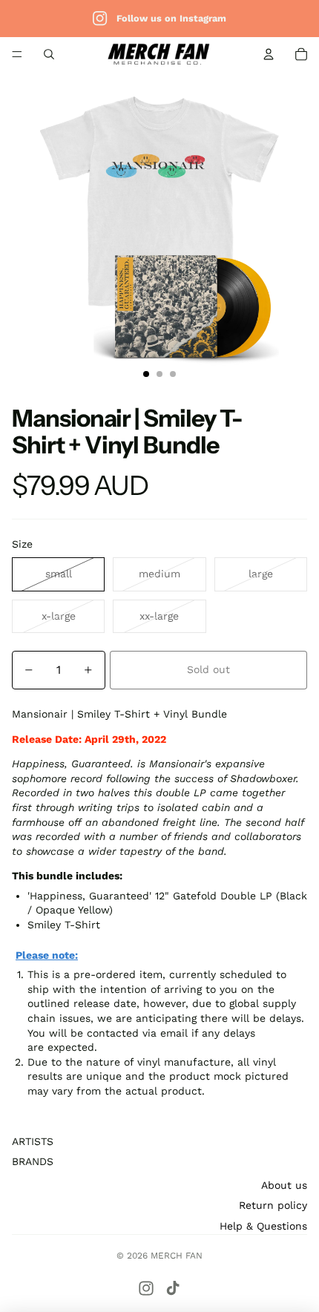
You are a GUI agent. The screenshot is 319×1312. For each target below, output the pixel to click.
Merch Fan (177, 1255)
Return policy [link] (273, 1205)
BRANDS (32, 1161)
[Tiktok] (173, 1288)
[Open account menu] (268, 54)
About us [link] (284, 1185)
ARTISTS (32, 1141)
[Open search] (49, 54)
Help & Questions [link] (263, 1226)
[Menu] (17, 54)
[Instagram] (146, 1288)
